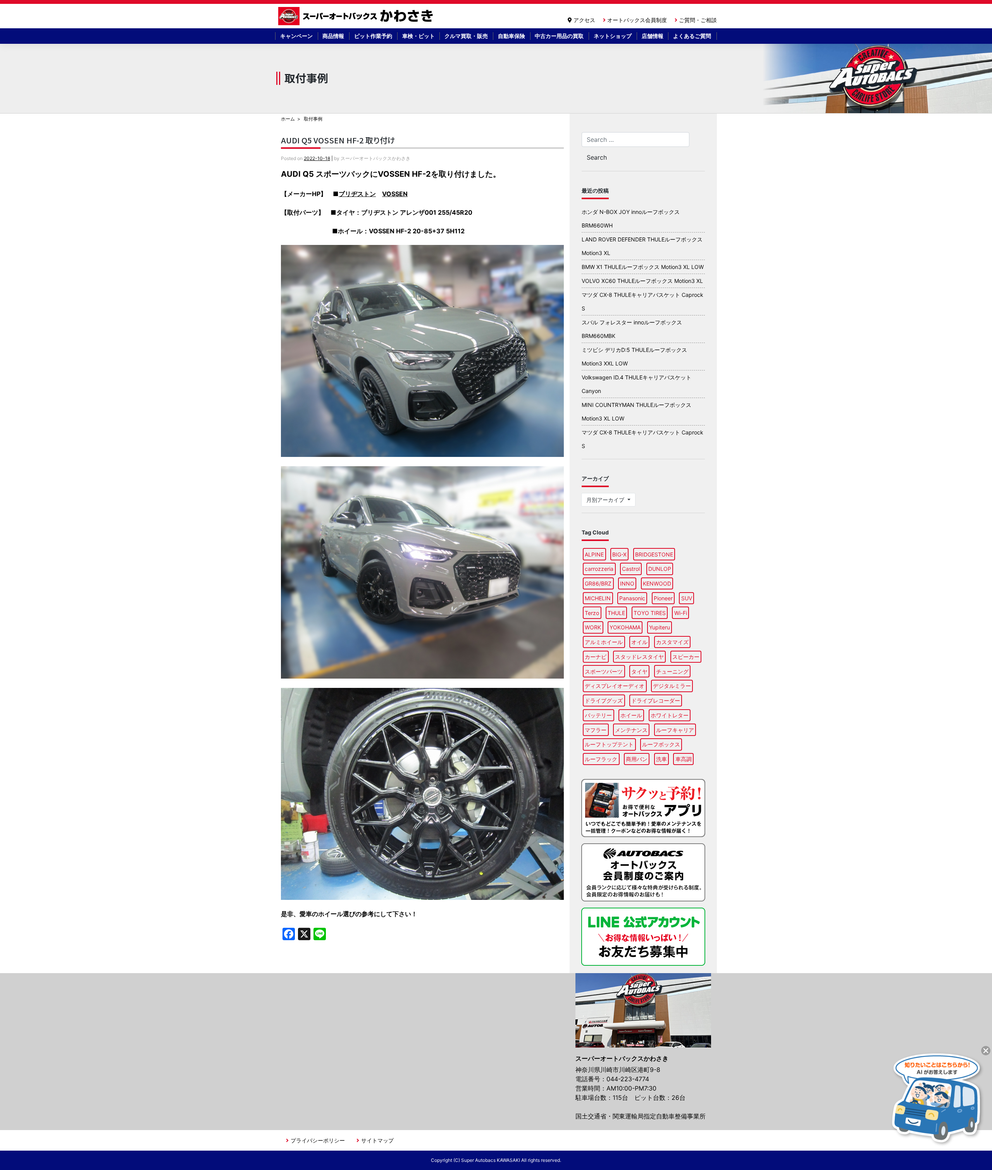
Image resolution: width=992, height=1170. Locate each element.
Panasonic (632, 598)
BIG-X (619, 554)
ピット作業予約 (373, 36)
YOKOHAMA (625, 627)
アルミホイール (604, 642)
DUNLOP (659, 568)
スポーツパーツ (604, 671)
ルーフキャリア (675, 730)
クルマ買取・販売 (466, 36)
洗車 (661, 759)
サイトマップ (377, 1140)
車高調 (683, 759)
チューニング (672, 671)
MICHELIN (598, 598)
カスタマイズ (672, 642)
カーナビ (595, 656)
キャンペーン (296, 36)
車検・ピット (418, 36)
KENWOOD (657, 583)
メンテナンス (631, 730)
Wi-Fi (680, 613)
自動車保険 (511, 36)
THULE (616, 613)
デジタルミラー (672, 685)
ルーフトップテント (609, 744)
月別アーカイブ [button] (606, 499)
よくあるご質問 (692, 36)
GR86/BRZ (598, 583)
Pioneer (663, 598)
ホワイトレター (670, 715)
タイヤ (639, 671)
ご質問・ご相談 (698, 20)
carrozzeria (599, 568)
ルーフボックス (661, 744)
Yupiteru (659, 627)
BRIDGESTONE (654, 554)
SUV (686, 598)
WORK (593, 627)
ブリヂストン (357, 194)
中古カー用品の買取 (559, 36)
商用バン (637, 759)
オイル (639, 642)
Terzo (592, 613)
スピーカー (685, 656)
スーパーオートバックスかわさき (357, 16)
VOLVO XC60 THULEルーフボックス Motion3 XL (642, 280)
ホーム (288, 119)
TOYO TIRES (650, 613)
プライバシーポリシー (318, 1140)
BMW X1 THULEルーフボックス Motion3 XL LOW (643, 267)
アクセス (584, 20)
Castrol (631, 568)
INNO (627, 583)
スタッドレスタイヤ (639, 656)
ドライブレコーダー (655, 700)
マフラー (595, 730)
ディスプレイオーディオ (614, 685)
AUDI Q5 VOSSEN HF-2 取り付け (338, 140)
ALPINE (594, 554)
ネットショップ (613, 36)
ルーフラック (601, 759)
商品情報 (333, 36)
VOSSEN (395, 194)
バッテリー (598, 715)
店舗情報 (652, 36)
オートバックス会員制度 (637, 20)
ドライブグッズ (604, 700)
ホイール (631, 715)
